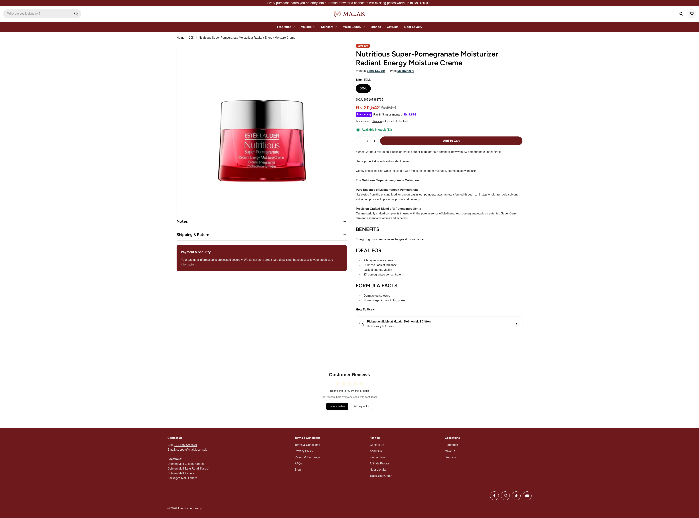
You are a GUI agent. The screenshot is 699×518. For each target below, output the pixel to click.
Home (180, 37)
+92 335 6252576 (185, 444)
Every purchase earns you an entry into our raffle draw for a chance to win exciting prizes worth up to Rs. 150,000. (349, 3)
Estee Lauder (376, 70)
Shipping (377, 121)
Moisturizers (405, 70)
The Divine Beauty (190, 508)
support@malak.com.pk (191, 449)
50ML (363, 88)
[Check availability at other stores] (516, 324)
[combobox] (42, 13)
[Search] (76, 13)
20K (191, 37)
